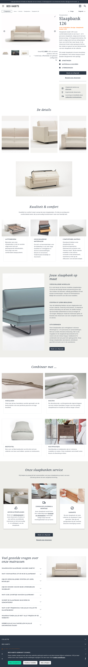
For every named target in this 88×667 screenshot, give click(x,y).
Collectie (20, 11)
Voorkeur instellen (30, 663)
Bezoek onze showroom (72, 78)
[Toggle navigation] (3, 6)
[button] (80, 6)
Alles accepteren (14, 663)
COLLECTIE (5, 639)
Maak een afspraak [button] (57, 349)
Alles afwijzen (45, 663)
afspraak (68, 89)
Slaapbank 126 (35, 11)
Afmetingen (66, 60)
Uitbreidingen (67, 68)
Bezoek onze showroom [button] (44, 540)
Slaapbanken (27, 11)
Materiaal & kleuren (70, 64)
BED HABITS (6, 644)
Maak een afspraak (72, 73)
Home (15, 11)
